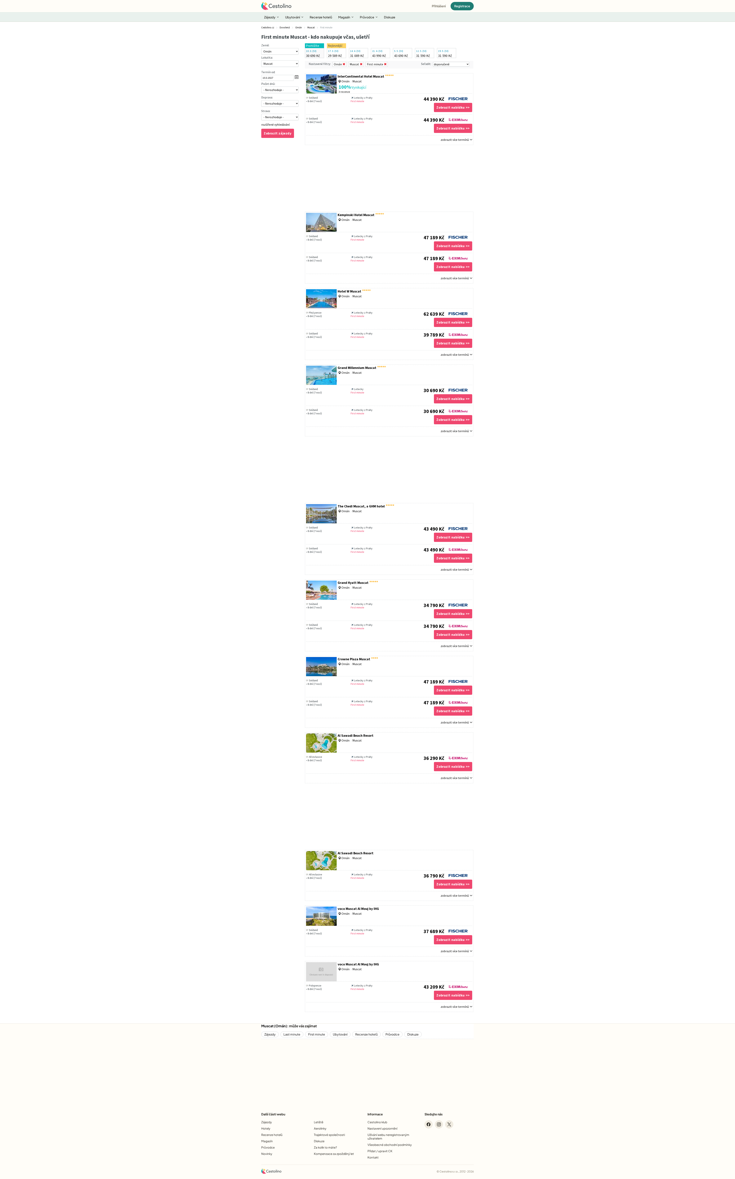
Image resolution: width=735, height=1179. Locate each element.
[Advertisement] (389, 178)
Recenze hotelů (321, 17)
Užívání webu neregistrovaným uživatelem (388, 1136)
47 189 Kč (434, 237)
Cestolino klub (377, 1122)
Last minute (291, 1034)
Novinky (266, 1153)
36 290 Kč (434, 758)
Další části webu (273, 1114)
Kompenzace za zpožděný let (334, 1153)
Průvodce (367, 17)
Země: (265, 45)
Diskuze (389, 17)
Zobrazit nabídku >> (453, 107)
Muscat (267, 1026)
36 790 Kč (434, 876)
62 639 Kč (434, 314)
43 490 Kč (434, 529)
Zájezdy (269, 17)
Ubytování (292, 17)
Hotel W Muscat (349, 291)
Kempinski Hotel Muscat (356, 215)
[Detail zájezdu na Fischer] (458, 97)
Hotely (265, 1128)
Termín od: (268, 72)
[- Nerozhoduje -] (280, 90)
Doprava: (267, 97)
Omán (280, 1026)
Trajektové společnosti (329, 1134)
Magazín (344, 17)
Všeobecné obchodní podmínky (390, 1144)
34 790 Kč (434, 605)
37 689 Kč (434, 931)
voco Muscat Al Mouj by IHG (358, 909)
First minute (316, 1034)
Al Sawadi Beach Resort (355, 735)
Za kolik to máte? (325, 1147)
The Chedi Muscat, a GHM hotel (361, 506)
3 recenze (344, 91)
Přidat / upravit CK (380, 1151)
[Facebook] (429, 1124)
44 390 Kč (434, 99)
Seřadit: (426, 64)
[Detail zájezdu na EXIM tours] (458, 118)
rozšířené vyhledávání (275, 124)
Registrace (462, 6)
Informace (375, 1114)
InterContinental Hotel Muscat (361, 76)
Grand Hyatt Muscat (353, 583)
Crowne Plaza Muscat (354, 659)
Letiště (318, 1122)
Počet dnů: (268, 84)
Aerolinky (320, 1128)
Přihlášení (439, 6)
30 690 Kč (434, 390)
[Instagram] (439, 1124)
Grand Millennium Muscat (357, 368)
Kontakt (373, 1157)
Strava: (265, 111)
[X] (449, 1124)
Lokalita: (267, 57)
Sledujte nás (434, 1114)
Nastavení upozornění (382, 1128)
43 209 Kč (434, 987)
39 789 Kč (434, 335)
